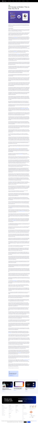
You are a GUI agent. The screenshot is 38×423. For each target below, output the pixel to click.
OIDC (22, 410)
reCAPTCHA (17, 148)
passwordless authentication (22, 211)
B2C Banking (10, 409)
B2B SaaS (10, 407)
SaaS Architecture (24, 408)
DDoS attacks (27, 108)
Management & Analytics (4, 408)
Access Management (24, 412)
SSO (22, 415)
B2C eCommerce (10, 408)
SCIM (22, 419)
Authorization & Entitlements (5, 407)
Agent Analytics (3, 414)
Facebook (30, 417)
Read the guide (11, 375)
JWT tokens (19, 352)
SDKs (16, 407)
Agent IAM (3, 413)
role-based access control (27, 359)
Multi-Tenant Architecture (25, 413)
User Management (24, 407)
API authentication (15, 280)
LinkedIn (32, 417)
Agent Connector (3, 412)
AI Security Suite (3, 410)
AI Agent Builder (3, 415)
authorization (15, 51)
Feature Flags (23, 418)
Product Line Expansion (11, 410)
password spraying (23, 108)
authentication (15, 37)
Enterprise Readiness (24, 414)
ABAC (23, 409)
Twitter (31, 417)
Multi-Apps (3, 409)
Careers (16, 412)
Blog (9, 414)
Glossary (9, 417)
